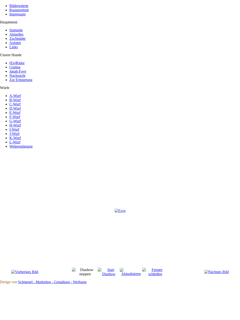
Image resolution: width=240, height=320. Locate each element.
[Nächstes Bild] (216, 272)
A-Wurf (15, 96)
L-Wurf (14, 142)
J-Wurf (14, 134)
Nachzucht (17, 76)
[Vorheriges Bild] (24, 272)
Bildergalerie (18, 6)
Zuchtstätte (17, 39)
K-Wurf (15, 138)
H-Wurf (15, 125)
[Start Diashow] (109, 274)
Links (13, 47)
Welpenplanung (21, 146)
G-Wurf (15, 121)
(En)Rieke (17, 63)
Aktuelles (16, 34)
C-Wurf (15, 104)
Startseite (16, 30)
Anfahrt (15, 43)
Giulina (14, 67)
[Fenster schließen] (155, 274)
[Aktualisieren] (131, 274)
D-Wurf (15, 108)
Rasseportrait (19, 10)
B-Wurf (15, 100)
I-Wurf (14, 129)
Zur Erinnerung (20, 80)
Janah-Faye (17, 71)
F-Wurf (14, 117)
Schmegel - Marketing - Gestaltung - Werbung (52, 282)
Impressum (17, 14)
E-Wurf (14, 113)
